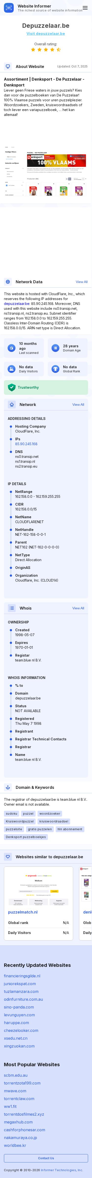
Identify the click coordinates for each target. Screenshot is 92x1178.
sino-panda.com (19, 1007)
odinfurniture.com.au (23, 999)
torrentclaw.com (19, 1098)
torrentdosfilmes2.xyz (24, 1114)
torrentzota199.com (22, 1083)
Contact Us (46, 1158)
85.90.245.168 (26, 444)
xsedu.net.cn (15, 1038)
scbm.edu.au (15, 1075)
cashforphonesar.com (24, 1129)
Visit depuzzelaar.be (45, 33)
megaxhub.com (18, 1122)
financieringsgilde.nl (22, 975)
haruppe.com (16, 1022)
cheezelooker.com (21, 1030)
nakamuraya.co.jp (20, 1137)
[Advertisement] (46, 132)
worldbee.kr (15, 1145)
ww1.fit (10, 1106)
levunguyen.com (19, 1014)
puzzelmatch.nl (23, 912)
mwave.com (15, 1090)
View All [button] (82, 282)
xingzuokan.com (19, 1046)
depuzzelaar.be (16, 304)
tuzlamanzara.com (21, 991)
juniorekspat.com (20, 983)
